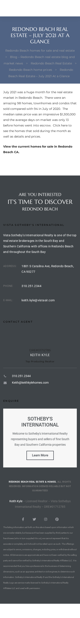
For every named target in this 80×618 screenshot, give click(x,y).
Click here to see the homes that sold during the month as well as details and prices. (37, 130)
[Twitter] (34, 519)
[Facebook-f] (23, 519)
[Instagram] (46, 519)
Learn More (40, 455)
